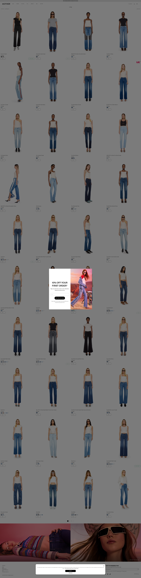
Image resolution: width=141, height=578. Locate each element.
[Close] (104, 566)
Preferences (70, 572)
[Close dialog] (90, 270)
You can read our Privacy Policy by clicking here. (71, 568)
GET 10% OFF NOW (60, 298)
